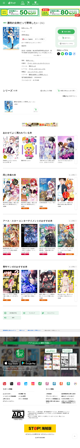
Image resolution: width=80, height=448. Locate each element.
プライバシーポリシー (52, 396)
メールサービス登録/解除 (9, 396)
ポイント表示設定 (23, 398)
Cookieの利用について (67, 398)
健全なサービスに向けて (67, 396)
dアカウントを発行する (33, 434)
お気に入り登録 (47, 90)
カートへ (67, 38)
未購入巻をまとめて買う (67, 90)
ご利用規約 (49, 393)
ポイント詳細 (39, 39)
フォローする (31, 28)
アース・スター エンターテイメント (39, 63)
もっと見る (72, 175)
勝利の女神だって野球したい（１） (25, 102)
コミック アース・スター (35, 72)
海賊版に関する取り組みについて (53, 402)
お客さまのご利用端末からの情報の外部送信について (68, 402)
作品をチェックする (67, 43)
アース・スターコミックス (37, 69)
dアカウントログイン (8, 401)
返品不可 (24, 45)
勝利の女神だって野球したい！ (38, 74)
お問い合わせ (6, 398)
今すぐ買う (67, 31)
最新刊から (73, 96)
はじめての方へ (7, 393)
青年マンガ (32, 66)
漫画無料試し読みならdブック (9, 330)
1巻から (65, 96)
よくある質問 (22, 396)
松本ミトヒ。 (26, 28)
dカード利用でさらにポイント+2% (31, 42)
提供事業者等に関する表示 (68, 393)
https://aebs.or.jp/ (33, 417)
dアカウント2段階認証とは (53, 398)
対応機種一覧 (22, 393)
